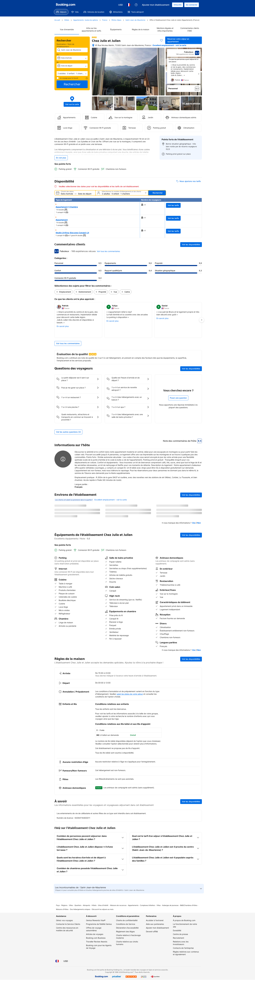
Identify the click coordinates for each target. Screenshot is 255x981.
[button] (72, 73)
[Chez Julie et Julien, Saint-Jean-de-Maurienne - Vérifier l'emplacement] (93, 45)
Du (58, 54)
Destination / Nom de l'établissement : (65, 45)
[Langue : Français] (129, 5)
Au (58, 62)
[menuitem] (61, 12)
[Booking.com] (65, 4)
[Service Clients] (136, 5)
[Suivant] (198, 74)
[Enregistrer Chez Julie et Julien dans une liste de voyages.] (161, 40)
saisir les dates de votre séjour (130, 694)
